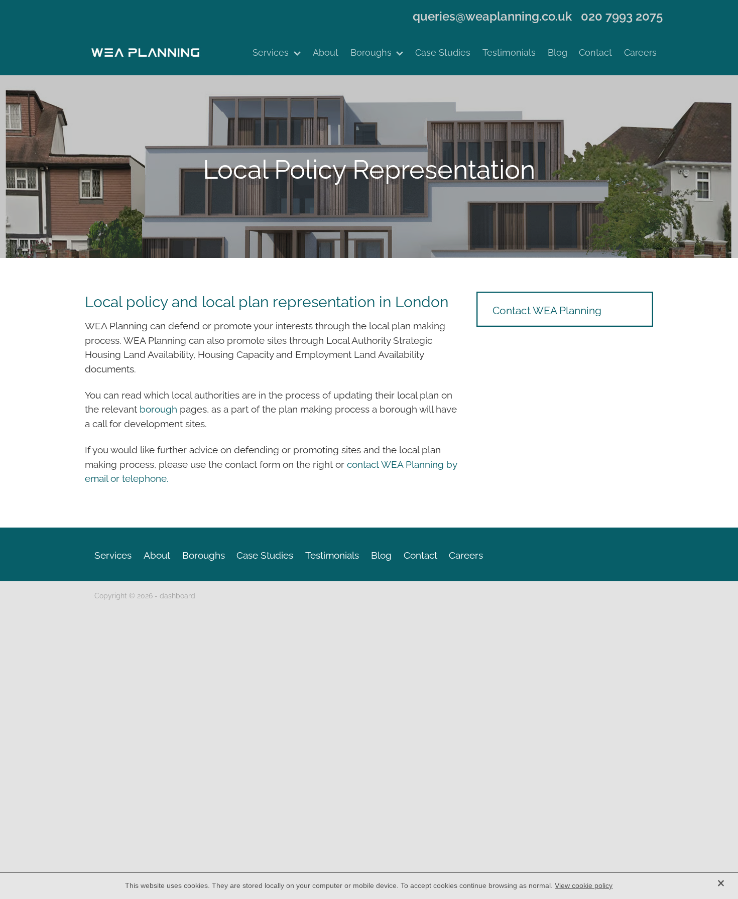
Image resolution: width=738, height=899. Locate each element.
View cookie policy (583, 885)
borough (160, 408)
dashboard (177, 595)
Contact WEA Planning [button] (547, 309)
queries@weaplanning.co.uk (492, 15)
